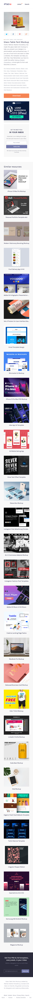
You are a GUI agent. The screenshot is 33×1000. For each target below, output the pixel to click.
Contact (10, 995)
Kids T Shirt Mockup (16, 711)
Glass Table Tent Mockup (14, 39)
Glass (25, 71)
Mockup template (8, 75)
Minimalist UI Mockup (16, 373)
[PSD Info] (8, 4)
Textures (9, 82)
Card (26, 68)
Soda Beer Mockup (16, 763)
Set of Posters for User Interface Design (16, 321)
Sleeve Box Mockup (16, 503)
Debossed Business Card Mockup (16, 685)
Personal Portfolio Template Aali (16, 217)
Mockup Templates (10, 68)
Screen (22, 80)
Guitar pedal (13, 85)
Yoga (5, 89)
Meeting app (7, 85)
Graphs (17, 75)
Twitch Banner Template (16, 841)
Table (12, 73)
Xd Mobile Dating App (16, 451)
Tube (27, 87)
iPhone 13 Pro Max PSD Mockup (16, 399)
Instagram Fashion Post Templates (17, 581)
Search (27, 995)
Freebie (5, 73)
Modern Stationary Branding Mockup (16, 243)
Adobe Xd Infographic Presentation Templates (16, 295)
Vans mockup (7, 87)
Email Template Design (16, 347)
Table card (21, 73)
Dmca (14, 995)
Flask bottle (25, 78)
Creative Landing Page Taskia (16, 633)
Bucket (8, 80)
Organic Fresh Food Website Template (16, 815)
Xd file (21, 75)
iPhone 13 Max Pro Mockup (17, 191)
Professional (13, 71)
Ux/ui (21, 78)
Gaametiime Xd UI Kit (16, 893)
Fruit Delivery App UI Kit (16, 269)
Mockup (18, 68)
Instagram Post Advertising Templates (16, 529)
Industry (25, 85)
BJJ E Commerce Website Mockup (16, 555)
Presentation (20, 71)
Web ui (18, 80)
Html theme (23, 87)
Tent (26, 73)
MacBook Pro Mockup (16, 659)
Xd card (17, 78)
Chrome (23, 82)
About (5, 995)
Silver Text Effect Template (16, 477)
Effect (5, 80)
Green (7, 78)
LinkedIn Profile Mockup (16, 737)
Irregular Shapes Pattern (16, 867)
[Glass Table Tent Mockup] (16, 21)
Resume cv (9, 89)
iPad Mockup (16, 789)
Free (9, 73)
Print (5, 71)
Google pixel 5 (16, 87)
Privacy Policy (20, 995)
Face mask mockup (16, 82)
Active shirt (13, 80)
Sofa (12, 87)
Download (16, 96)
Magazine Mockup (16, 945)
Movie (3, 997)
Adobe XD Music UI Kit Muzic (16, 607)
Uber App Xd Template (16, 425)
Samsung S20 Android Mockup (16, 919)
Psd (5, 68)
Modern (22, 68)
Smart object (19, 85)
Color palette (12, 78)
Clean (8, 71)
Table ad (16, 73)
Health (14, 75)
